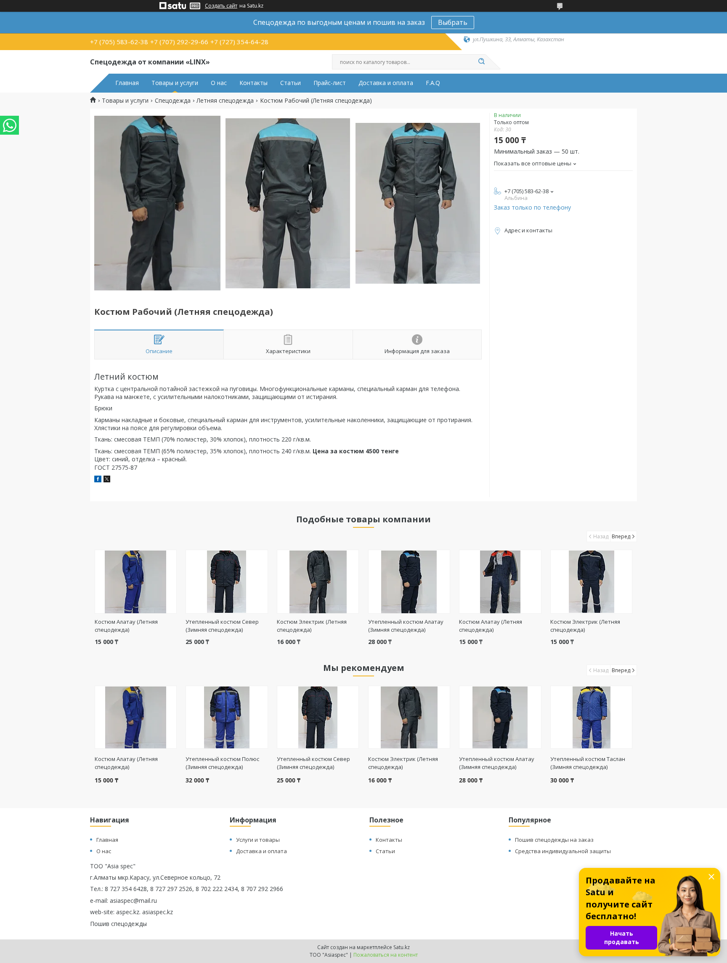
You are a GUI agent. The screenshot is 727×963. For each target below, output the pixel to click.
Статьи (290, 83)
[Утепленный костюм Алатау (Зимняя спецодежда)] (409, 582)
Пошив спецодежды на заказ (554, 839)
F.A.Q (433, 83)
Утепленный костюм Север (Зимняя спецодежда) (222, 625)
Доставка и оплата (385, 83)
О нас (219, 83)
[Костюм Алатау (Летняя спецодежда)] (136, 582)
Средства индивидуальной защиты (563, 851)
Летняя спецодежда (225, 100)
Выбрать (452, 22)
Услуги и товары (258, 839)
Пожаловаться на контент (385, 954)
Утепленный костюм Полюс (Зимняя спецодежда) (222, 763)
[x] (106, 480)
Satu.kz (401, 947)
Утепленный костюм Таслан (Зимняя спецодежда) (587, 763)
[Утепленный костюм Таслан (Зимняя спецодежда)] (591, 717)
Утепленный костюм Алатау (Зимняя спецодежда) (405, 625)
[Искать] (481, 61)
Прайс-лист (329, 83)
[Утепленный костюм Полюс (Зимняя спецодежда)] (227, 717)
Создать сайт (221, 6)
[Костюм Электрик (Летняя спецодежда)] (318, 582)
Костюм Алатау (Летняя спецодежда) (126, 625)
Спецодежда (173, 100)
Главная (127, 83)
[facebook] (97, 480)
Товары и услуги (174, 83)
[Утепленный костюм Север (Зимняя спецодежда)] (227, 582)
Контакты (253, 83)
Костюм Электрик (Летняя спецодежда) (403, 763)
